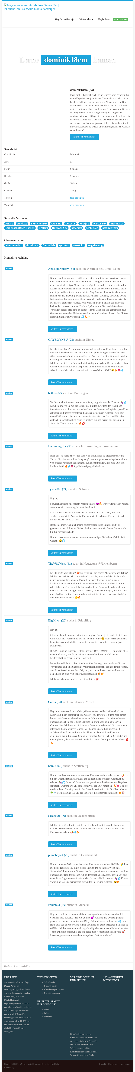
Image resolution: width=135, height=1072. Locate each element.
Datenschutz (113, 1064)
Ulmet (90, 339)
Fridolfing (84, 620)
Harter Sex (99, 223)
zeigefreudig (95, 245)
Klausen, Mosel (84, 702)
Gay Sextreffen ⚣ (64, 19)
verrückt (78, 245)
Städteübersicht (50, 986)
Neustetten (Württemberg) (100, 563)
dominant (32, 245)
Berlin (46, 1009)
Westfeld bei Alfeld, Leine (103, 268)
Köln (46, 1013)
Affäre (9, 223)
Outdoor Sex (59, 228)
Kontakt (102, 1064)
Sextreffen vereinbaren (84, 136)
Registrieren (112, 19)
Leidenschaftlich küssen (19, 228)
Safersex (77, 228)
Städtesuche (85, 19)
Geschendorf (89, 855)
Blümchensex (39, 223)
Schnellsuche (49, 982)
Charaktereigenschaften (54, 989)
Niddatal (83, 905)
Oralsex (43, 228)
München (48, 1016)
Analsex (22, 223)
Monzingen (80, 393)
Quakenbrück (86, 815)
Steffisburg (81, 766)
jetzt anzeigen (77, 197)
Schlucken (92, 228)
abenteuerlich (13, 245)
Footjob (84, 223)
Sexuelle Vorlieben (52, 993)
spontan (64, 245)
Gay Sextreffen (10, 966)
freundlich (49, 245)
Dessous (70, 223)
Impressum (125, 1064)
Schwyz (84, 489)
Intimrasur (116, 223)
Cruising (56, 223)
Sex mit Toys (110, 228)
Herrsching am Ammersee (101, 446)
